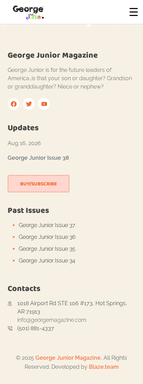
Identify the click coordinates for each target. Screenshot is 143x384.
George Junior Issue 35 (47, 248)
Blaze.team (104, 367)
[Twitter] (29, 104)
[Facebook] (13, 104)
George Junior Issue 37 (47, 225)
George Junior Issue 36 (47, 237)
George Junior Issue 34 (47, 260)
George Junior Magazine (68, 357)
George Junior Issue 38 (38, 158)
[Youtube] (44, 104)
